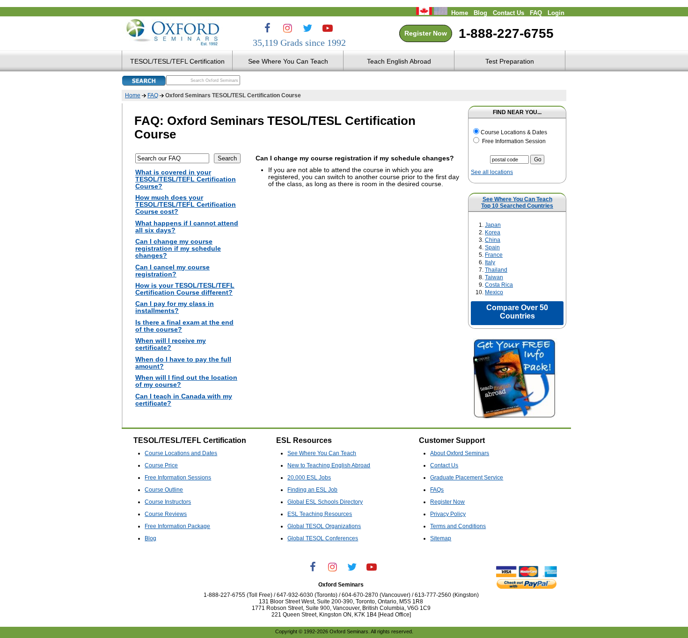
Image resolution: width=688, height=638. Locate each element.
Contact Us (508, 13)
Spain (492, 247)
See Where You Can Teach (517, 199)
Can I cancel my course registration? (172, 271)
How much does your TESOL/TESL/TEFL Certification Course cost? (185, 204)
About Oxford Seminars (459, 453)
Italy (490, 262)
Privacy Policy (448, 514)
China (492, 240)
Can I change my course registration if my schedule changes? (178, 248)
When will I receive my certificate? (170, 344)
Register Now (425, 33)
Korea (492, 232)
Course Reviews (166, 514)
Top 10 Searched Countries (517, 206)
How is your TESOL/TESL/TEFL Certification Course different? (184, 289)
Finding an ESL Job (312, 489)
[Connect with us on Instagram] (287, 28)
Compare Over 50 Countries (517, 312)
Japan (493, 225)
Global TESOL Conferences (322, 538)
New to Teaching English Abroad (328, 465)
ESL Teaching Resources (319, 514)
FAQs (437, 489)
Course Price (161, 465)
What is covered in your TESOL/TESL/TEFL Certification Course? (185, 179)
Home (459, 13)
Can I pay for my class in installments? (174, 307)
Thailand (496, 270)
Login (556, 13)
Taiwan (494, 277)
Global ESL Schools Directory (325, 502)
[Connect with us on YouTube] (327, 28)
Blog (480, 13)
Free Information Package (177, 526)
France (494, 255)
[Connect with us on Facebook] (267, 28)
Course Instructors (168, 502)
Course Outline (164, 489)
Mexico (494, 292)
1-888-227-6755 (506, 33)
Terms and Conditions (458, 526)
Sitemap (440, 538)
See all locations (492, 172)
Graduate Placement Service (466, 477)
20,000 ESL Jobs (309, 477)
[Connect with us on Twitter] (307, 28)
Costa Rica (499, 285)
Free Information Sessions (178, 477)
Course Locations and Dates (181, 453)
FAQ (536, 13)
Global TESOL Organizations (324, 526)
